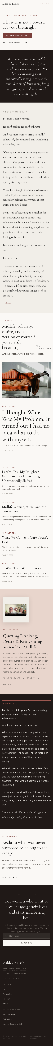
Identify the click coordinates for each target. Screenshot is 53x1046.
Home (5, 989)
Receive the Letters (17, 35)
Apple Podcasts (11, 678)
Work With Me (10, 877)
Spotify (31, 678)
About (5, 1003)
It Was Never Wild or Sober (21, 568)
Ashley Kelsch (12, 3)
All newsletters (43, 347)
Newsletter (7, 994)
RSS (18, 979)
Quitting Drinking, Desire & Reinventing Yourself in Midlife (22, 641)
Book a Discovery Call (12, 1024)
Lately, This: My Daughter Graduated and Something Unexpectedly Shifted (21, 476)
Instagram (8, 979)
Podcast (6, 999)
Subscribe (45, 4)
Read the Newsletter (15, 42)
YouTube (7, 684)
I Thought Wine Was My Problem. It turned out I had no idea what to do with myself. (26, 425)
